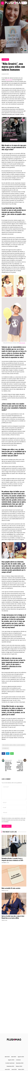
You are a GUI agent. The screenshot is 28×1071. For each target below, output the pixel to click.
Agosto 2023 (11, 1060)
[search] (23, 3)
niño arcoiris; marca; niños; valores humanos (14, 745)
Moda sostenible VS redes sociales (11, 888)
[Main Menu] (2, 3)
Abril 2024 (13, 1056)
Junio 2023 (14, 1069)
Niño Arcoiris (9, 79)
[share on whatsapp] (2, 39)
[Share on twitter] (7, 753)
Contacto (18, 1060)
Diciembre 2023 (10, 1066)
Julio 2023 (7, 1069)
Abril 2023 (7, 1056)
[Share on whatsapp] (12, 753)
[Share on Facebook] (3, 753)
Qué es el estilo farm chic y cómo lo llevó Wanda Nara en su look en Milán (13, 917)
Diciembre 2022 (19, 1063)
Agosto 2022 (21, 1056)
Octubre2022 (5, 748)
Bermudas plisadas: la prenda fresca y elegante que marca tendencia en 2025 (12, 859)
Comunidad (5, 59)
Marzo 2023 (21, 1069)
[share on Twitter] (2, 43)
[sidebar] (25, 2)
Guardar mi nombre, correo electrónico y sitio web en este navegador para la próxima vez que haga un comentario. (13, 820)
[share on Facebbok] (2, 46)
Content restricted (9, 1063)
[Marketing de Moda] (14, 129)
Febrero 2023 (19, 1066)
